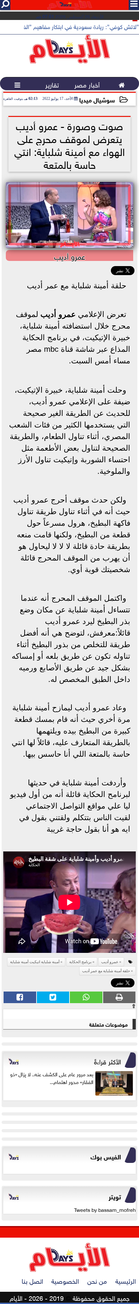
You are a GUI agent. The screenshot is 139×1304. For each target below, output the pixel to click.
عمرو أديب (58, 314)
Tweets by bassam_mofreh (105, 1209)
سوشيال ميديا (97, 99)
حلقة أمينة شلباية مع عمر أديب (106, 971)
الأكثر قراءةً (107, 1060)
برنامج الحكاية (80, 962)
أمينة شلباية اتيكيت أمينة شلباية (34, 962)
